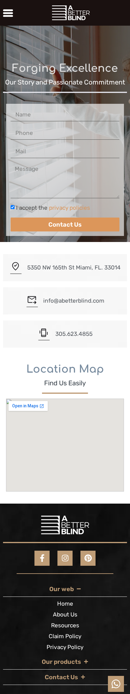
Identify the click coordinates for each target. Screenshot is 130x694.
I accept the (53, 207)
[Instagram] (65, 558)
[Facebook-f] (42, 558)
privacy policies (68, 207)
